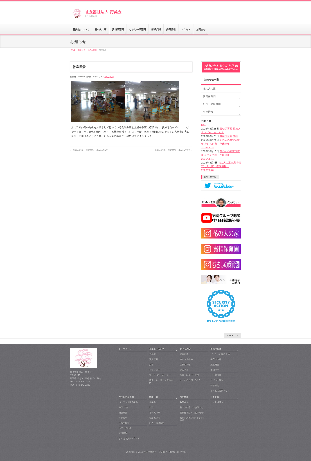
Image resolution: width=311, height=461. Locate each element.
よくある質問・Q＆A (190, 380)
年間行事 (214, 370)
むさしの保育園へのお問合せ (192, 419)
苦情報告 (214, 385)
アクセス (214, 397)
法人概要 (153, 359)
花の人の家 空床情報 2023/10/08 (173, 150)
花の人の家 (109, 77)
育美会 (152, 402)
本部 (151, 407)
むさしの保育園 (212, 104)
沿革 (151, 364)
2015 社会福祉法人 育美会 (151, 452)
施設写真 (184, 370)
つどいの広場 (216, 380)
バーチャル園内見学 (220, 354)
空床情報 (208, 111)
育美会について (156, 349)
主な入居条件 (186, 359)
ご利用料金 (185, 364)
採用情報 (184, 397)
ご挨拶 (152, 354)
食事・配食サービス (189, 375)
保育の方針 (215, 359)
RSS (203, 124)
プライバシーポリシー (160, 375)
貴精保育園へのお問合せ (192, 412)
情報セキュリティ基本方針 (161, 381)
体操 (235, 136)
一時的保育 (215, 375)
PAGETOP (232, 335)
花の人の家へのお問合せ (192, 407)
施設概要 (184, 354)
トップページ (125, 349)
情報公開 (153, 397)
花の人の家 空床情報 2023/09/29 (89, 150)
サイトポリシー (218, 402)
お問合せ (184, 402)
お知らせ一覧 (210, 177)
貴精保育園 (209, 96)
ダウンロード (155, 370)
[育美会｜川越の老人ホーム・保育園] (103, 14)
